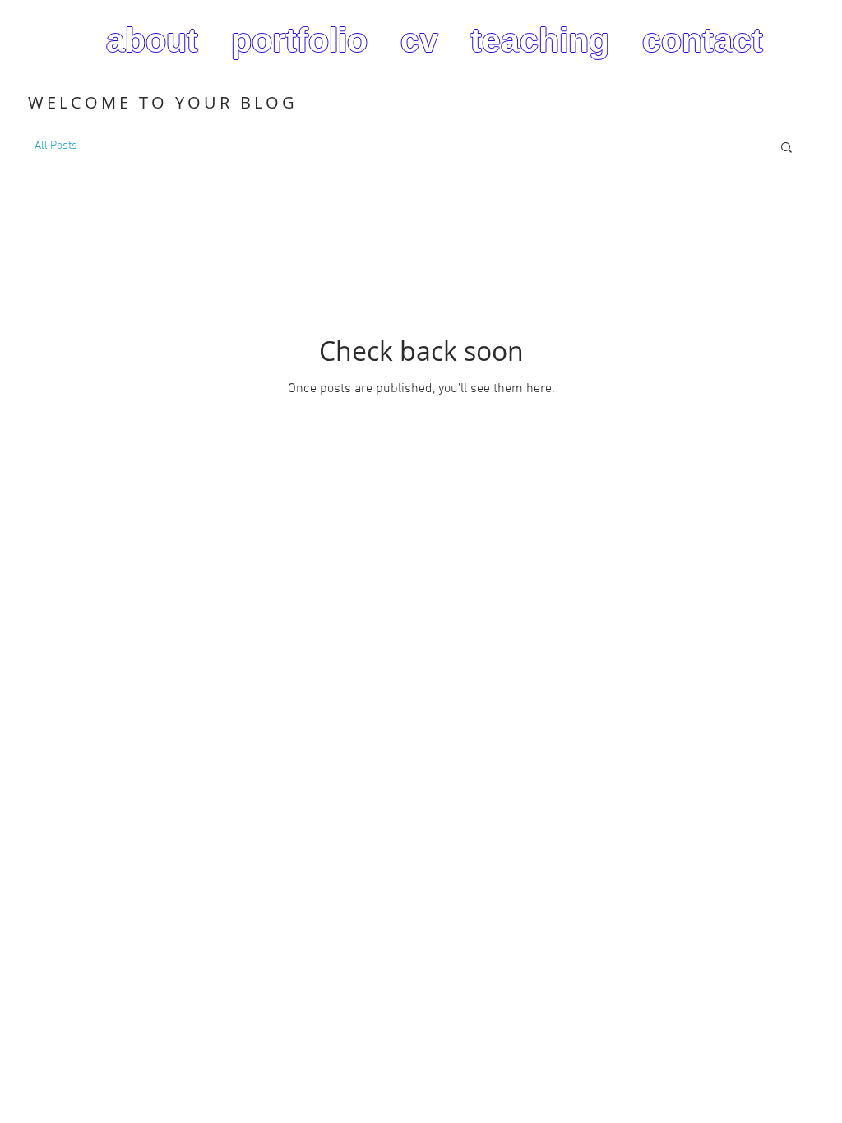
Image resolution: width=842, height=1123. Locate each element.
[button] (786, 148)
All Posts (56, 146)
